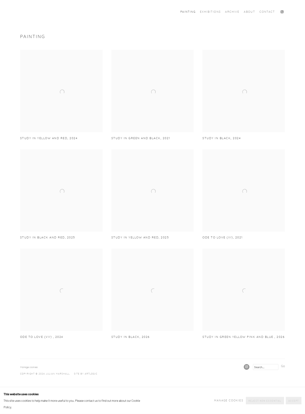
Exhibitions (210, 12)
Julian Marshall (60, 12)
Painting (188, 12)
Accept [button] (293, 400)
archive (232, 12)
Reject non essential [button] (265, 400)
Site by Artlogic (85, 374)
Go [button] (283, 366)
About (249, 12)
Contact (267, 12)
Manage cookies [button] (29, 367)
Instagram (282, 12)
